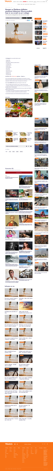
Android (15, 76)
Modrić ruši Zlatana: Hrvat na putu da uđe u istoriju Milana (41, 273)
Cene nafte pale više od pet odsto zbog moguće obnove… (45, 21)
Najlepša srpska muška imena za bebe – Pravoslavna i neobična (25, 352)
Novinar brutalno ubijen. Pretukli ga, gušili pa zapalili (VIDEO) (41, 233)
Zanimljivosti (32, 453)
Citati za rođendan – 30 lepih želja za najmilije (10, 365)
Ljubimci (34, 4)
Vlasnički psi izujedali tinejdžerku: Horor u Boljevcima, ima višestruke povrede (41, 142)
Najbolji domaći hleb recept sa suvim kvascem (11, 406)
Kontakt (11, 468)
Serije (27, 457)
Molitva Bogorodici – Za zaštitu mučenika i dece (25, 419)
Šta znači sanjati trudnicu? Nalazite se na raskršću (24, 365)
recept (10, 151)
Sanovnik (23, 462)
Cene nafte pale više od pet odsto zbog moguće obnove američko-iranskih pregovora (41, 77)
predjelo (17, 151)
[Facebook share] (27, 20)
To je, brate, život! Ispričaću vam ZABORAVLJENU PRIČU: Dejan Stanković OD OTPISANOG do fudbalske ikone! (46, 452)
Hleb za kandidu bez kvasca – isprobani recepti (11, 352)
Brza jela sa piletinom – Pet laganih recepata (24, 406)
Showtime (15, 457)
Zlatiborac (21, 151)
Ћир (47, 0)
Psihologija (23, 457)
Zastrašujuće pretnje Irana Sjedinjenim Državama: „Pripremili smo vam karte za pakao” (41, 260)
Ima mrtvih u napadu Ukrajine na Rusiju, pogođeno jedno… (45, 26)
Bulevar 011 (21, 1)
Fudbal (37, 93)
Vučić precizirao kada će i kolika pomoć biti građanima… (45, 42)
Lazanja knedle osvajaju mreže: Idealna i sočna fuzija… (15, 139)
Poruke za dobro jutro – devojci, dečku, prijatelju (25, 339)
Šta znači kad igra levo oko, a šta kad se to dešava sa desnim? (11, 325)
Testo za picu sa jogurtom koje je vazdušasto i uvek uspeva (11, 339)
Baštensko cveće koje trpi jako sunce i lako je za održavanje (25, 325)
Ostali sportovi (38, 235)
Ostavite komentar (19, 172)
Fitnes (23, 452)
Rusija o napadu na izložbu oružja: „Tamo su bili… (45, 36)
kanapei (13, 151)
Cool (41, 1)
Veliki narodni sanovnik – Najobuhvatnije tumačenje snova (25, 312)
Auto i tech (38, 1)
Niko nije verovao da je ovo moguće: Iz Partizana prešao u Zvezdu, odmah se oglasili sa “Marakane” (41, 246)
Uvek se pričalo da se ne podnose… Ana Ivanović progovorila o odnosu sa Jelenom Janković (41, 182)
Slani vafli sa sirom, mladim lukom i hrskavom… (29, 139)
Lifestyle (35, 1)
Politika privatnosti (19, 468)
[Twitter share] (29, 20)
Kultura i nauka (31, 1)
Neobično (21, 302)
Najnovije (14, 1)
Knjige (27, 452)
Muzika (27, 453)
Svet (36, 66)
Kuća (23, 4)
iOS (12, 76)
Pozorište (27, 454)
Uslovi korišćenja (14, 468)
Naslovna (6, 7)
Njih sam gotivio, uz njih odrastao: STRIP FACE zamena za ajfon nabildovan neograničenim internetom (45, 458)
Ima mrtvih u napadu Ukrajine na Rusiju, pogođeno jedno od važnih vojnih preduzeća (41, 129)
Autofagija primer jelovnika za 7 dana (11, 312)
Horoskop (43, 1)
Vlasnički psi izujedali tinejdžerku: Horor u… (45, 32)
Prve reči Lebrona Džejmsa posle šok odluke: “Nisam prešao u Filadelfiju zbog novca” (41, 155)
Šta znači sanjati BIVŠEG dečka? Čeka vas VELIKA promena (11, 378)
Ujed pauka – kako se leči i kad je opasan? (25, 299)
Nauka (35, 453)
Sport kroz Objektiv (16, 454)
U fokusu (17, 1)
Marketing (9, 468)
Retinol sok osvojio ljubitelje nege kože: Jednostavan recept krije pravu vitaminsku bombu (41, 91)
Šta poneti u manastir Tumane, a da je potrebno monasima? (11, 299)
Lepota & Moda (24, 454)
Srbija (5, 457)
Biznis (5, 452)
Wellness (19, 4)
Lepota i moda (27, 4)
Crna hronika (6, 453)
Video (31, 452)
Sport (27, 1)
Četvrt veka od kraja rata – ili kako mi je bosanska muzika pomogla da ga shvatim (46, 464)
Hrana (21, 4)
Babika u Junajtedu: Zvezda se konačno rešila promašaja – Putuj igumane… (41, 220)
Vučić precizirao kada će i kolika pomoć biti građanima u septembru (41, 195)
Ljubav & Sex (23, 453)
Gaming (36, 452)
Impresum (6, 468)
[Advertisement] (19, 51)
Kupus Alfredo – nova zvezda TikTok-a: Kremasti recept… (29, 134)
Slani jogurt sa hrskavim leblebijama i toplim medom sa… (15, 134)
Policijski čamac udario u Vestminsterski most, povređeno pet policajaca (41, 207)
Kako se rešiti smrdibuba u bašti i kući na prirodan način (25, 392)
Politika (45, 44)
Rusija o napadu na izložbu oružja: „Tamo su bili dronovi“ (41, 168)
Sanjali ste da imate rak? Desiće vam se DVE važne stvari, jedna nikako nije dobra (11, 392)
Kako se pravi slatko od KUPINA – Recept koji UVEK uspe (25, 378)
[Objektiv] (8, 1)
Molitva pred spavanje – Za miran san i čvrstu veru (11, 419)
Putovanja (30, 4)
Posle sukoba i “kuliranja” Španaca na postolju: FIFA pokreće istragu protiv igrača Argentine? (40, 104)
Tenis (14, 452)
